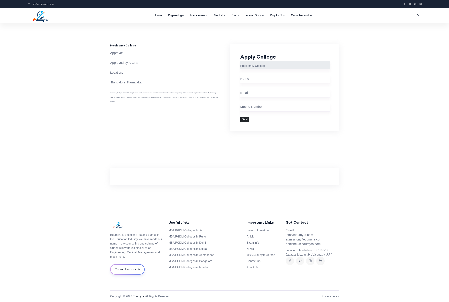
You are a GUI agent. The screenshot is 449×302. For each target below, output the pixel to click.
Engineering (175, 15)
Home (158, 15)
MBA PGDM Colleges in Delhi (187, 242)
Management (197, 15)
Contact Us (253, 261)
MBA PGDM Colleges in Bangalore (190, 261)
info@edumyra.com (43, 4)
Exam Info (253, 242)
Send (244, 119)
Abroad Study (254, 15)
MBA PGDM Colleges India (185, 230)
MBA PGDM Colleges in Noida (188, 248)
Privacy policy (330, 296)
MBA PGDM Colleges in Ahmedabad (191, 254)
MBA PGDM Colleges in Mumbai (189, 267)
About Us (252, 267)
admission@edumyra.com (304, 239)
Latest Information (258, 230)
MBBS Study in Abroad (261, 254)
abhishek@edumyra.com (303, 244)
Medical (218, 15)
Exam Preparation (301, 15)
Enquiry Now (277, 15)
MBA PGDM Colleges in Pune (187, 236)
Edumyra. (139, 296)
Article (250, 236)
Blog (234, 15)
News (250, 248)
